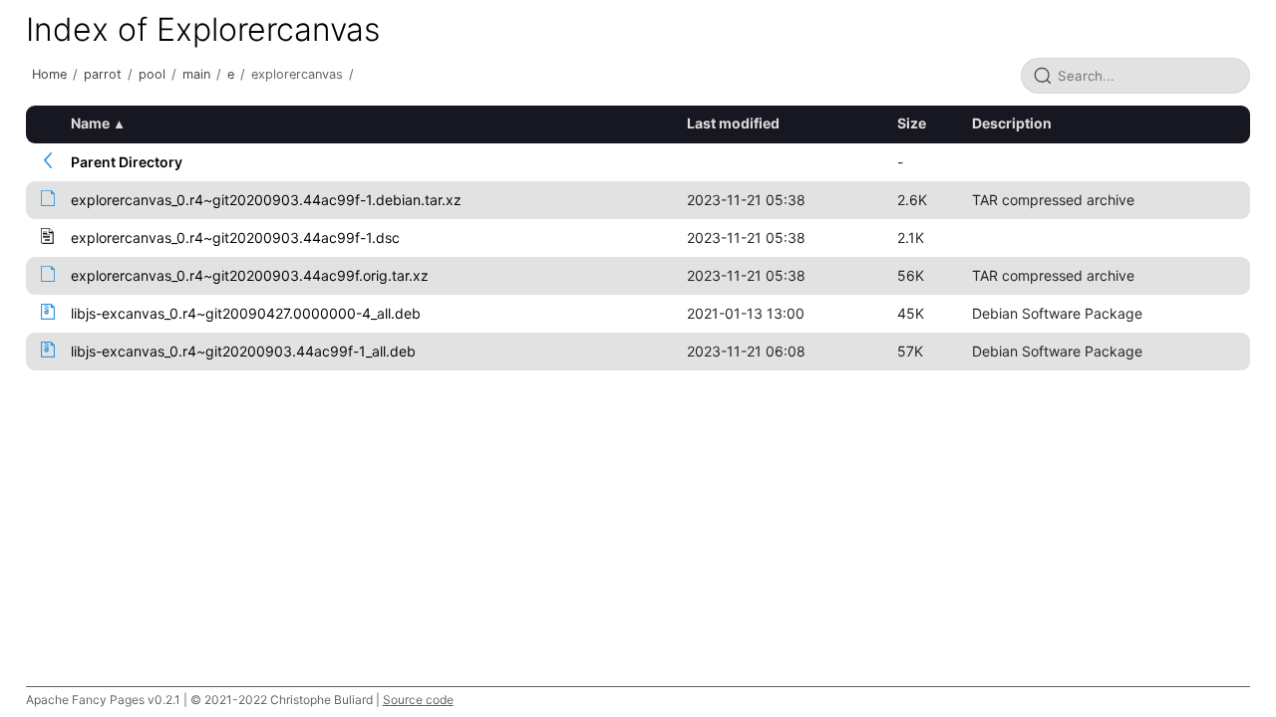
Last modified (733, 123)
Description (1012, 123)
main (196, 74)
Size (911, 123)
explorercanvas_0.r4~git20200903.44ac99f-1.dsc (235, 237)
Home (49, 74)
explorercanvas (297, 74)
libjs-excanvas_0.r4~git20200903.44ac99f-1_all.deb (243, 351)
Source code (418, 699)
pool (152, 74)
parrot (103, 74)
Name (90, 123)
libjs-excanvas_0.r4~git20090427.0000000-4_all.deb (246, 313)
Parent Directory (126, 161)
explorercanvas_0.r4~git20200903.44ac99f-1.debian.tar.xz (266, 199)
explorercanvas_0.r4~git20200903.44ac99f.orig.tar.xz (250, 275)
